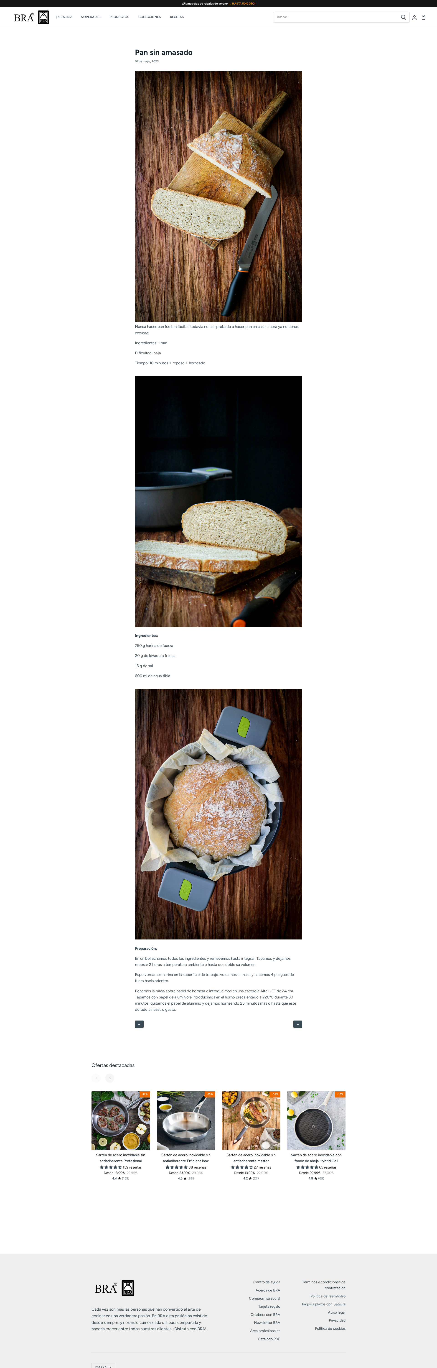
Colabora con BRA (265, 1314)
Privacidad (337, 1320)
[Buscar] (403, 17)
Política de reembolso (328, 1296)
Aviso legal (337, 1312)
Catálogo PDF (269, 1339)
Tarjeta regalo (269, 1306)
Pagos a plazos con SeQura (324, 1304)
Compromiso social (264, 1298)
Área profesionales (265, 1331)
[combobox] (335, 17)
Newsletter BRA (267, 1322)
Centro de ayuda (266, 1282)
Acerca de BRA (268, 1290)
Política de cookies (330, 1328)
